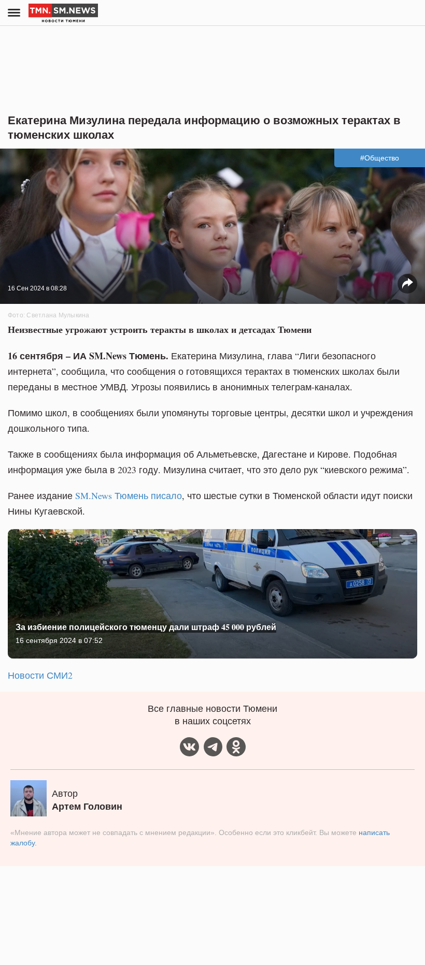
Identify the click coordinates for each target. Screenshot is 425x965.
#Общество (379, 158)
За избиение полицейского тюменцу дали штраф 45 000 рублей (146, 627)
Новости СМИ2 (40, 675)
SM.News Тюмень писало (128, 495)
